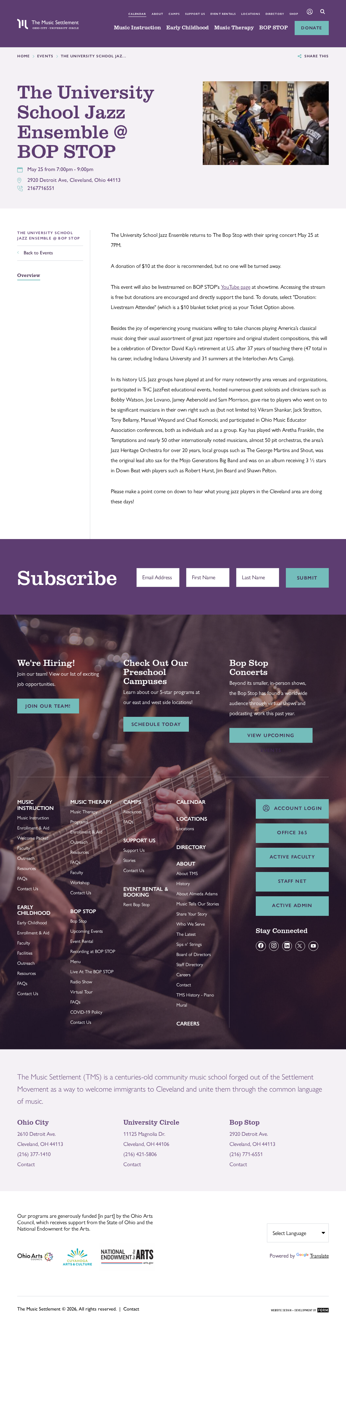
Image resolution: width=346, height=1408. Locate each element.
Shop (294, 14)
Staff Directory (189, 964)
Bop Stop (83, 911)
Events (45, 56)
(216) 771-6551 (246, 1154)
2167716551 (40, 188)
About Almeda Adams (197, 893)
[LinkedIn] (287, 946)
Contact (183, 984)
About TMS (187, 873)
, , (74, 180)
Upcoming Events (86, 931)
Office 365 (292, 832)
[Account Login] (310, 12)
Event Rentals (223, 14)
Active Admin (292, 905)
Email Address (155, 574)
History (183, 883)
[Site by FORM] (300, 1310)
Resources (26, 868)
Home (23, 56)
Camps (174, 14)
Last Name (251, 574)
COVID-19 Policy (86, 1012)
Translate (319, 1255)
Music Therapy (234, 28)
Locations (250, 14)
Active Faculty (292, 857)
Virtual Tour (81, 991)
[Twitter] (300, 946)
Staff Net (292, 881)
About (157, 14)
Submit (307, 578)
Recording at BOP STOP (92, 951)
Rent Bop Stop (136, 904)
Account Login (296, 808)
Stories (129, 860)
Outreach (26, 858)
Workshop (80, 882)
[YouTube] (313, 946)
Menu (75, 961)
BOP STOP (273, 28)
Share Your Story (191, 914)
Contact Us (27, 888)
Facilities (24, 953)
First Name (202, 574)
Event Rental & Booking (145, 892)
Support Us (195, 14)
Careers (183, 974)
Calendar (137, 14)
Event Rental (81, 941)
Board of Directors (193, 954)
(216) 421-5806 (140, 1154)
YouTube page (235, 287)
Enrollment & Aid (33, 827)
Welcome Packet (32, 838)
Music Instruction (137, 28)
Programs (79, 821)
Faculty (23, 848)
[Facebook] (261, 946)
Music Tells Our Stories (197, 903)
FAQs (22, 878)
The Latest (186, 934)
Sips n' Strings (189, 944)
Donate (311, 27)
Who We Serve (190, 924)
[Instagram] (274, 946)
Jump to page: (35, 807)
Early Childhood (187, 28)
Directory (275, 14)
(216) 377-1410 (34, 1154)
